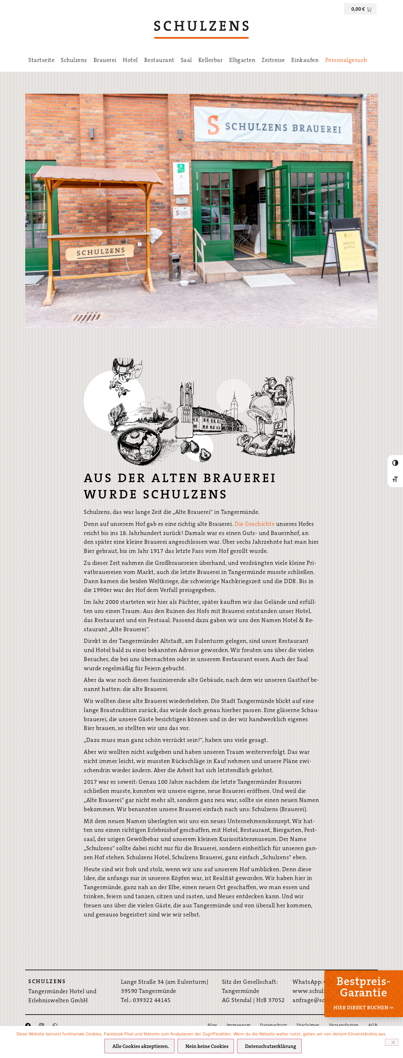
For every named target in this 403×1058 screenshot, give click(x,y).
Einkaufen (305, 61)
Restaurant (159, 61)
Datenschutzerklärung (270, 1046)
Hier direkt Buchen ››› (363, 1008)
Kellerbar (210, 61)
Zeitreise (273, 61)
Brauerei (105, 61)
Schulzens (74, 61)
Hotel (130, 61)
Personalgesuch (346, 61)
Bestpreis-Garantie (364, 988)
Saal (186, 61)
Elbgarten (242, 61)
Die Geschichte (255, 524)
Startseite (41, 61)
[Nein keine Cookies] (391, 1042)
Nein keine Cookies (207, 1046)
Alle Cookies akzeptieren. (140, 1046)
